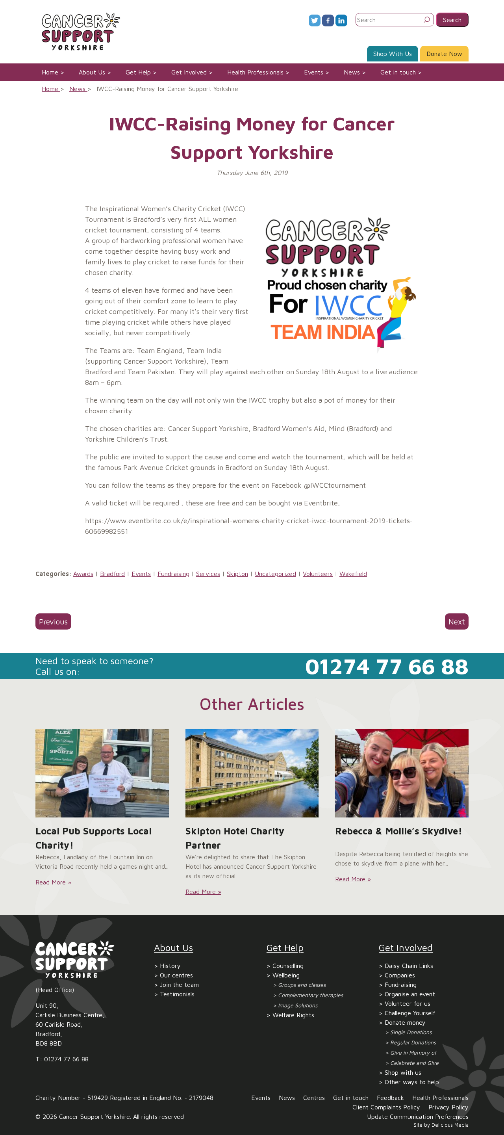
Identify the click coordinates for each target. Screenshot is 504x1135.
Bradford (112, 573)
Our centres (176, 975)
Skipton (237, 573)
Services (208, 573)
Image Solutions (297, 1005)
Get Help (138, 72)
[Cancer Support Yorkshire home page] (77, 30)
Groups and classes (302, 984)
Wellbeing (286, 975)
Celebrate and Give (414, 1062)
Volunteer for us (407, 1003)
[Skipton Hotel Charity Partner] (252, 773)
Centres (314, 1097)
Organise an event (410, 994)
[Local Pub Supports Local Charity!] (102, 773)
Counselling (288, 965)
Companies (400, 975)
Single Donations (411, 1032)
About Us (92, 72)
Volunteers (318, 573)
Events (313, 72)
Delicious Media (450, 1125)
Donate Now (444, 53)
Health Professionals (255, 72)
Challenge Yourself (410, 1012)
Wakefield (353, 573)
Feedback (390, 1097)
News (352, 72)
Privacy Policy (448, 1107)
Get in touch (398, 72)
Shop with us (403, 1072)
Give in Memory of (413, 1052)
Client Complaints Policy (386, 1107)
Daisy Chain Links (409, 965)
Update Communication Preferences (418, 1116)
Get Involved (189, 72)
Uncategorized (275, 573)
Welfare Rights (293, 1014)
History (170, 965)
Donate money (405, 1022)
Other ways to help (412, 1081)
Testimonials (177, 994)
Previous (53, 621)
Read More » (53, 882)
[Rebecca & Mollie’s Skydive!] (402, 773)
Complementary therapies (310, 995)
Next (456, 621)
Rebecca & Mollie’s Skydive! (398, 830)
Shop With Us (392, 53)
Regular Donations (413, 1042)
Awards (83, 573)
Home (50, 72)
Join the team (179, 984)
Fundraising (173, 573)
